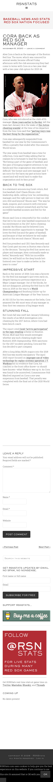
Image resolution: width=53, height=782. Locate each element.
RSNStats (26, 4)
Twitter (7, 685)
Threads (40, 685)
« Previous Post (10, 547)
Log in (40, 758)
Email (6, 508)
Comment (8, 466)
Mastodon (17, 685)
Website (7, 520)
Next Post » (44, 547)
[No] (3, 780)
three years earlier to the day (27, 122)
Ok (45, 774)
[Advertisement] (26, 415)
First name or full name (14, 576)
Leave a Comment (36, 48)
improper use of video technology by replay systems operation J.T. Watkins (26, 360)
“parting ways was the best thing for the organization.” (26, 132)
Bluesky (27, 685)
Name (6, 497)
